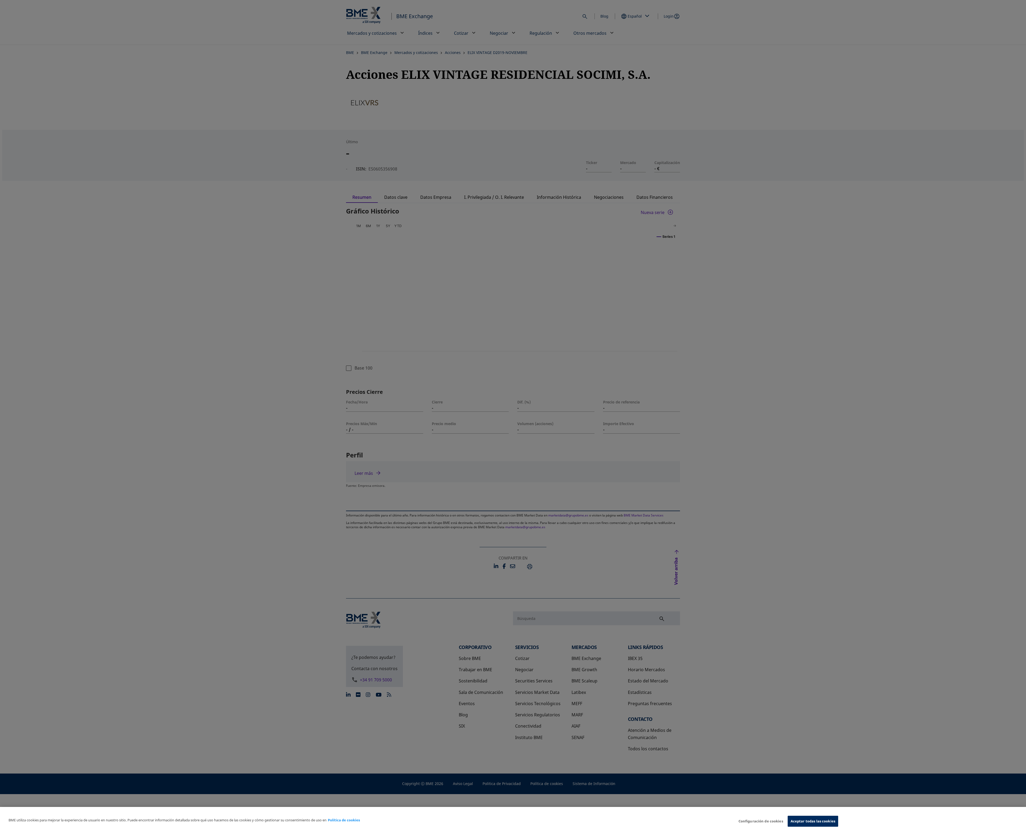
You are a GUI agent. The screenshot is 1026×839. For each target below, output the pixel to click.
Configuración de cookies (761, 821)
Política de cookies (344, 820)
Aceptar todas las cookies (813, 821)
